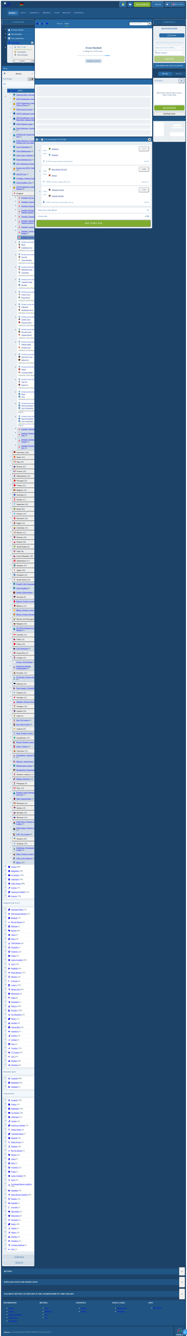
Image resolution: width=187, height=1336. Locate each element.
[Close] (183, 149)
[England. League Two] (46, 23)
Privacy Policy (161, 86)
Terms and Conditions (173, 85)
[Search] (150, 23)
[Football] (42, 23)
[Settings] (168, 4)
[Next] (43, 81)
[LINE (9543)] (37, 23)
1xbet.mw (7, 1332)
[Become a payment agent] (130, 4)
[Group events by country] (32, 79)
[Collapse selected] (29, 79)
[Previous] (32, 43)
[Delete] (149, 81)
